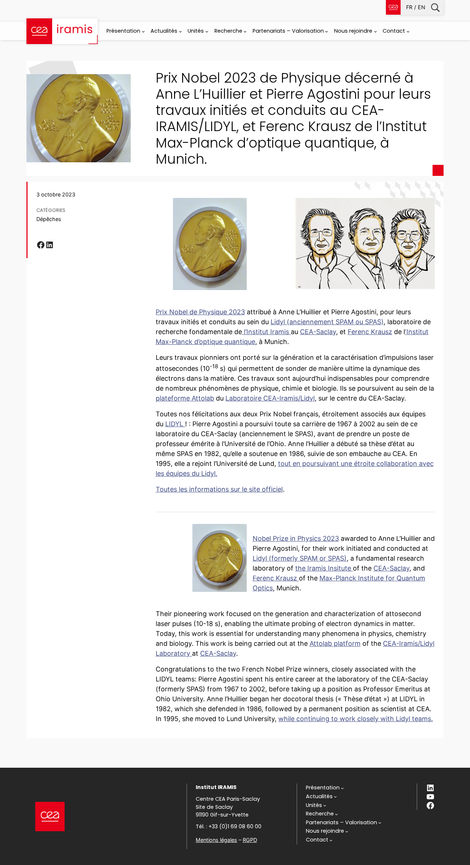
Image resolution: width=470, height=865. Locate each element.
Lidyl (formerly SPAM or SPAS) (300, 558)
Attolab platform (335, 643)
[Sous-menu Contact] (408, 31)
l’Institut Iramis (266, 332)
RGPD (250, 840)
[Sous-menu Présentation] (143, 31)
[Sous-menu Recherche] (245, 31)
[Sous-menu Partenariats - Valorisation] (326, 31)
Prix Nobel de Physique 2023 (200, 312)
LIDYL (175, 424)
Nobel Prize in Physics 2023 (296, 538)
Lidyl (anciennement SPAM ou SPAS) (327, 322)
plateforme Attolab (185, 398)
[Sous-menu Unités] (207, 31)
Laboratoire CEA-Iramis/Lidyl (270, 398)
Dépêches (48, 219)
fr (409, 7)
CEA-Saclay (318, 332)
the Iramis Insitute (324, 568)
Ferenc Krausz (370, 332)
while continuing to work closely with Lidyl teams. (355, 719)
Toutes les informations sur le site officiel (219, 489)
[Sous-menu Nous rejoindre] (375, 31)
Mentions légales (216, 840)
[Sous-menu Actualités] (180, 31)
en (421, 7)
